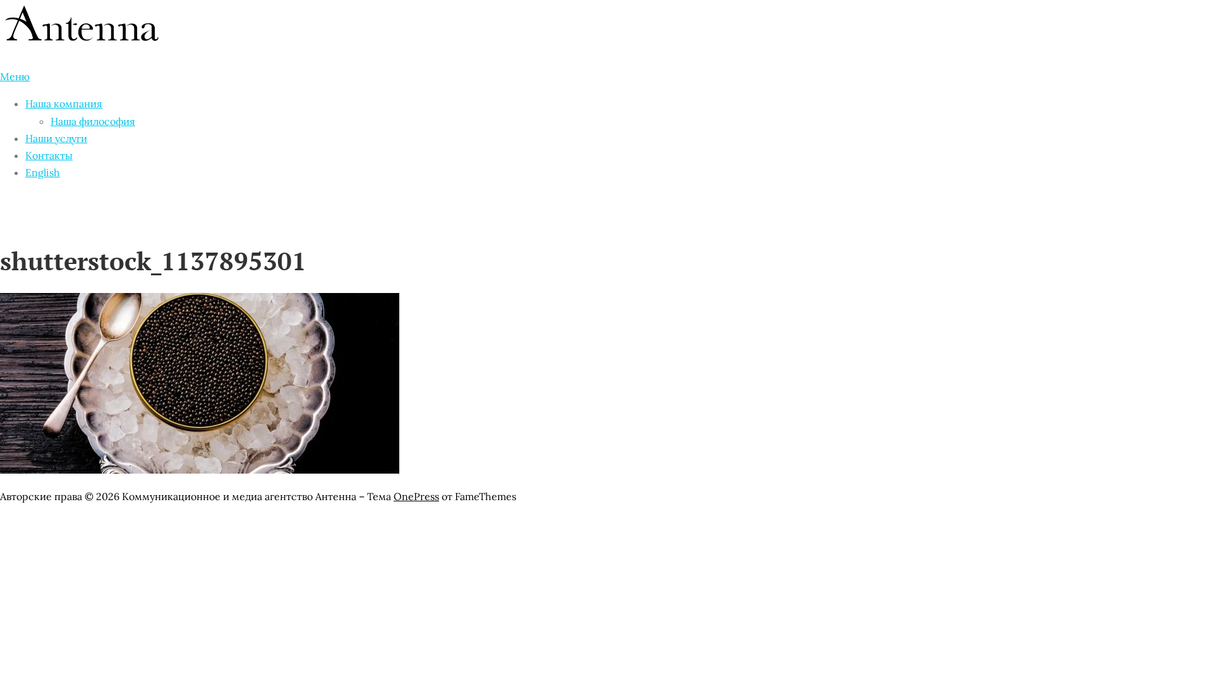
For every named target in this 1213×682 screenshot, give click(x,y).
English (42, 172)
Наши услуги (56, 138)
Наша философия (93, 121)
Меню (15, 76)
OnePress (416, 496)
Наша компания (63, 103)
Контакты (49, 155)
